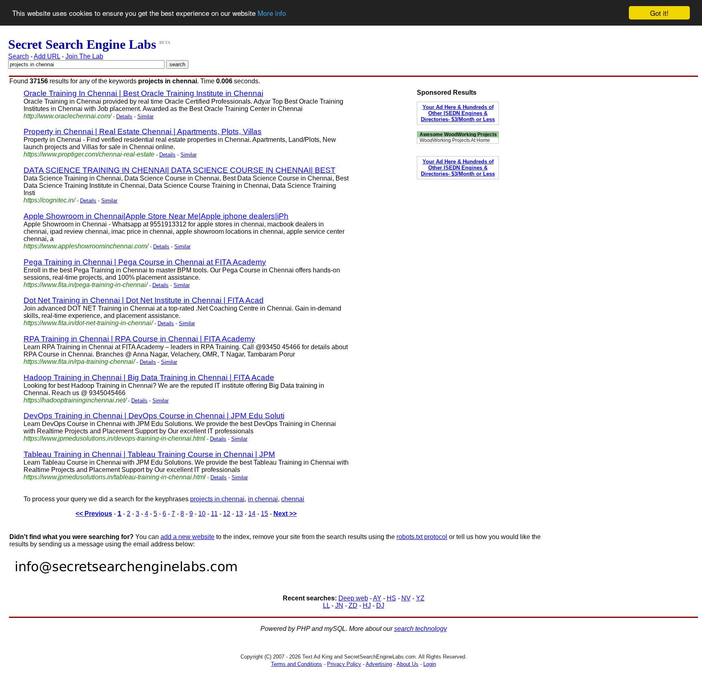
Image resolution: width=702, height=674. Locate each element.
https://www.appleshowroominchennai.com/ (86, 246)
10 (202, 513)
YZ (420, 598)
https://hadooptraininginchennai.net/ (75, 400)
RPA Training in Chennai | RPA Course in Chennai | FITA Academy (139, 339)
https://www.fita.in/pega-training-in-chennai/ (85, 284)
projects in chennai (217, 499)
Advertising (379, 664)
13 (239, 513)
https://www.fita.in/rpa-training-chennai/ (79, 361)
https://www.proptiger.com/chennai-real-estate (89, 154)
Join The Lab (84, 56)
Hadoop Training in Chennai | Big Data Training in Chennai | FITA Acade (149, 377)
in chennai (263, 499)
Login (429, 664)
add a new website (187, 536)
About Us (407, 664)
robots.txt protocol (421, 536)
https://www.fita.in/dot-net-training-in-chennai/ (88, 323)
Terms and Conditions (296, 664)
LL (326, 605)
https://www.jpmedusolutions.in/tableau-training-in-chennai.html (115, 477)
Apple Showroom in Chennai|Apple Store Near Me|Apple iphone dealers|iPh (156, 216)
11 (214, 513)
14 (252, 513)
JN (339, 605)
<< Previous (94, 513)
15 (264, 513)
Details (124, 116)
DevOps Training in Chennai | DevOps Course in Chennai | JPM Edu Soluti (154, 415)
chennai (292, 499)
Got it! (659, 13)
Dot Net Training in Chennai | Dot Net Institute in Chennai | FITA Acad (144, 300)
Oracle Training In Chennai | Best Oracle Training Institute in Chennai (143, 93)
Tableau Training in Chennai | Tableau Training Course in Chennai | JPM (149, 454)
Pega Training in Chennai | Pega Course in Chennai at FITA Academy (145, 262)
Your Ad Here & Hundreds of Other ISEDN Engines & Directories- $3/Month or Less (458, 113)
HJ (367, 605)
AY (377, 598)
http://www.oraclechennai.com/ (67, 116)
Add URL (47, 56)
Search (18, 56)
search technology (420, 628)
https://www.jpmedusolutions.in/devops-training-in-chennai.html (114, 438)
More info (272, 13)
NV (406, 598)
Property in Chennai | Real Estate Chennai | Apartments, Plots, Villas (143, 131)
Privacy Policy (344, 664)
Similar (145, 116)
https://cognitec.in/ (49, 200)
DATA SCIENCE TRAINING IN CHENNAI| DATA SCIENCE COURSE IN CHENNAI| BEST (180, 170)
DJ (380, 605)
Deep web (353, 598)
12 (226, 513)
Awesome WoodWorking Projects (458, 134)
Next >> (285, 513)
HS (391, 598)
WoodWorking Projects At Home (455, 140)
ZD (353, 605)
